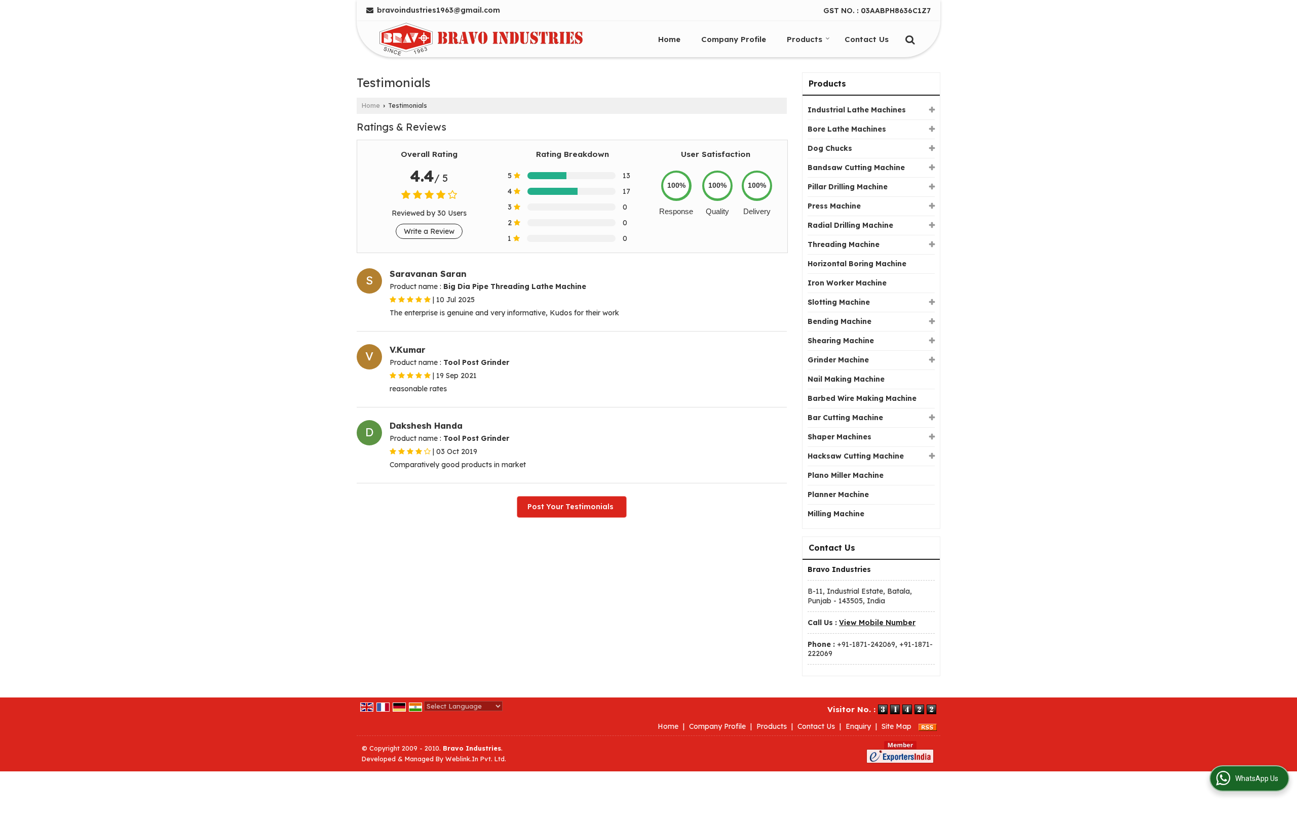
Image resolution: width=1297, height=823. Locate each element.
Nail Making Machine (846, 379)
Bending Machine (839, 321)
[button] (877, 622)
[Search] (908, 38)
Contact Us (867, 39)
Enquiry (858, 726)
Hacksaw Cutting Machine (856, 456)
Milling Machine (836, 513)
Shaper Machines (839, 436)
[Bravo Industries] (481, 39)
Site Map (896, 726)
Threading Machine (844, 244)
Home (669, 39)
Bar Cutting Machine (845, 417)
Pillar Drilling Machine (848, 186)
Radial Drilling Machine (850, 225)
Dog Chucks (830, 148)
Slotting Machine (839, 302)
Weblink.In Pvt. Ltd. (475, 759)
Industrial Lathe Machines (857, 109)
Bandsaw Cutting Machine (856, 167)
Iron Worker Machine (847, 282)
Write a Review (429, 231)
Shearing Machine (841, 340)
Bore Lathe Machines (847, 129)
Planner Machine (838, 494)
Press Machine (834, 206)
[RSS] (928, 726)
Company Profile (733, 39)
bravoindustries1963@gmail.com (438, 10)
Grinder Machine (838, 359)
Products (804, 39)
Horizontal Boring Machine (857, 263)
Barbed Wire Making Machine (862, 398)
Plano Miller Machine (846, 475)
